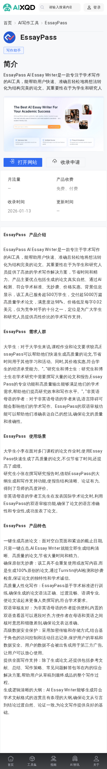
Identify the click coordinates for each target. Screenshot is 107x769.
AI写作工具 (28, 22)
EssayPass (56, 22)
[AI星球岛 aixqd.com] (19, 7)
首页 (8, 23)
